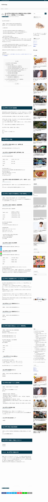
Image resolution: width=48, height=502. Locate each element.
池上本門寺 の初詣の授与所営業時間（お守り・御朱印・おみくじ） (18, 68)
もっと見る (17, 83)
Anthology (4, 4)
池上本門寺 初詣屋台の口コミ (12, 81)
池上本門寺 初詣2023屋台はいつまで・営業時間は (14, 79)
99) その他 (4, 16)
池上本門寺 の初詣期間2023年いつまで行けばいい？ (15, 75)
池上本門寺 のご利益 (9, 64)
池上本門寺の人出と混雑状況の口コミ (13, 76)
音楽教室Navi (35, 44)
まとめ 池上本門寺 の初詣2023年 (40, 362)
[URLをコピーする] (29, 493)
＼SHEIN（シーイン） (39, 297)
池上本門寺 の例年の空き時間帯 (12, 72)
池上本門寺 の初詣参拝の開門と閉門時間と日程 (15, 67)
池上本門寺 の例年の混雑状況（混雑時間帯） (14, 71)
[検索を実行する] (45, 13)
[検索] (45, 0)
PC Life (35, 50)
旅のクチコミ (35, 42)
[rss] (44, 0)
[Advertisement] (17, 95)
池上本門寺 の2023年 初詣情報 (11, 63)
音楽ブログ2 (35, 41)
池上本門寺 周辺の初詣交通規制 (39, 358)
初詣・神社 (7, 16)
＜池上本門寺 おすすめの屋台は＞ (13, 80)
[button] (4, 493)
